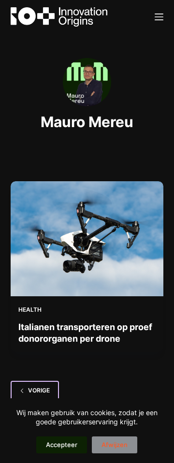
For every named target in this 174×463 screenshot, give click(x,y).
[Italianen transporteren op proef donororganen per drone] (87, 238)
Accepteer (61, 445)
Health (30, 309)
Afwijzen (115, 445)
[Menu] (159, 17)
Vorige (39, 390)
